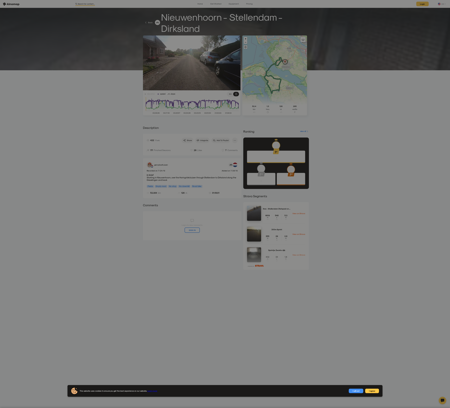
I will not (356, 391)
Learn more (152, 391)
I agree (372, 391)
